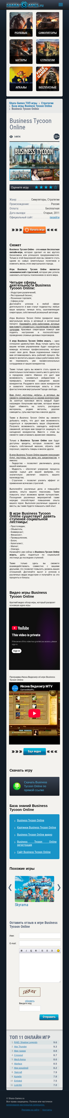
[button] (56, 144)
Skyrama (21, 905)
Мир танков (20, 1051)
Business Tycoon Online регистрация (37, 843)
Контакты (47, 1110)
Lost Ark (18, 1085)
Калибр (18, 1076)
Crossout (18, 1055)
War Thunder (20, 1046)
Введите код (25, 1003)
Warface (18, 1063)
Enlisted (18, 1081)
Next (59, 887)
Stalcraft (18, 1072)
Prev (10, 887)
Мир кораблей (21, 1068)
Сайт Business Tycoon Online (34, 852)
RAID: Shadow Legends (25, 1042)
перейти (54, 217)
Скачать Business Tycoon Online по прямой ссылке (35, 786)
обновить (29, 1001)
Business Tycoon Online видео (34, 834)
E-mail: (13, 943)
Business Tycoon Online (30, 820)
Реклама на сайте (30, 1110)
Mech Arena (20, 1059)
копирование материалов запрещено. (25, 1105)
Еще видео (34, 751)
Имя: (12, 936)
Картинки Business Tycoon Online (36, 827)
